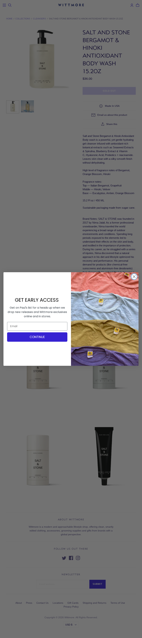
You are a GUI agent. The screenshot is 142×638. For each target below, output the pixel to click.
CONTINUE (37, 337)
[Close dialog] (134, 277)
